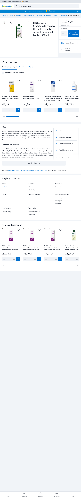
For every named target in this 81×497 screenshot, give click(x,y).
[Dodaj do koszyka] (18, 110)
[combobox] (47, 6)
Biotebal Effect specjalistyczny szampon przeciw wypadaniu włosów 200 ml (10, 247)
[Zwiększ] (14, 110)
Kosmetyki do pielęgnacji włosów (47, 15)
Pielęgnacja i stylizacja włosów (25, 15)
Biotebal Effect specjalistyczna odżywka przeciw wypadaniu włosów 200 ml (31, 247)
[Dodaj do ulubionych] (28, 22)
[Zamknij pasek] (77, 11)
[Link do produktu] (11, 95)
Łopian (30, 198)
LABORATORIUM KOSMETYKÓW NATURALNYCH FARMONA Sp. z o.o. (27, 170)
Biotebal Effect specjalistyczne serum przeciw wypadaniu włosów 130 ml (52, 247)
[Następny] (77, 116)
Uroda (11, 15)
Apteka (4, 15)
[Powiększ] (10, 22)
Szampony (63, 15)
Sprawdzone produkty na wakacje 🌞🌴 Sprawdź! (40, 11)
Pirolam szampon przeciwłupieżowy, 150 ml (31, 97)
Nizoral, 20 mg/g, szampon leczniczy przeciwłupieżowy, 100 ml (10, 98)
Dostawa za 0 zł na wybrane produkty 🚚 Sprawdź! (15, 1)
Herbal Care (5, 187)
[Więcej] (77, 49)
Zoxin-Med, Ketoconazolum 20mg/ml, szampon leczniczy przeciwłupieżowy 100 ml (53, 98)
